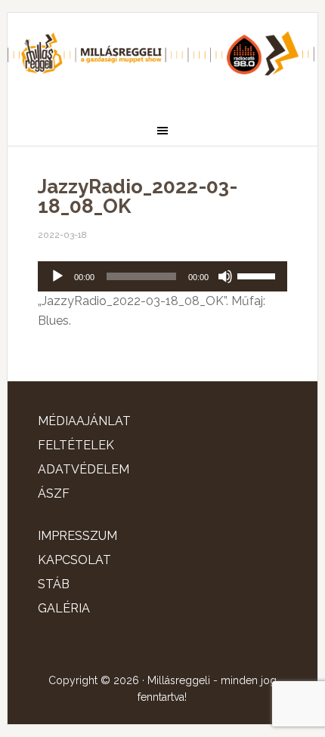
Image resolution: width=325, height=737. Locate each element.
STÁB (54, 584)
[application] (163, 276)
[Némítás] (225, 276)
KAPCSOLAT (74, 560)
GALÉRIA (64, 608)
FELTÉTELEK (76, 445)
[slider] (258, 274)
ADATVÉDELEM (83, 469)
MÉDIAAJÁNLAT (84, 421)
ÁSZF (54, 493)
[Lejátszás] (57, 276)
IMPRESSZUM (77, 536)
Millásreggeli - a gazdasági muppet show (163, 58)
